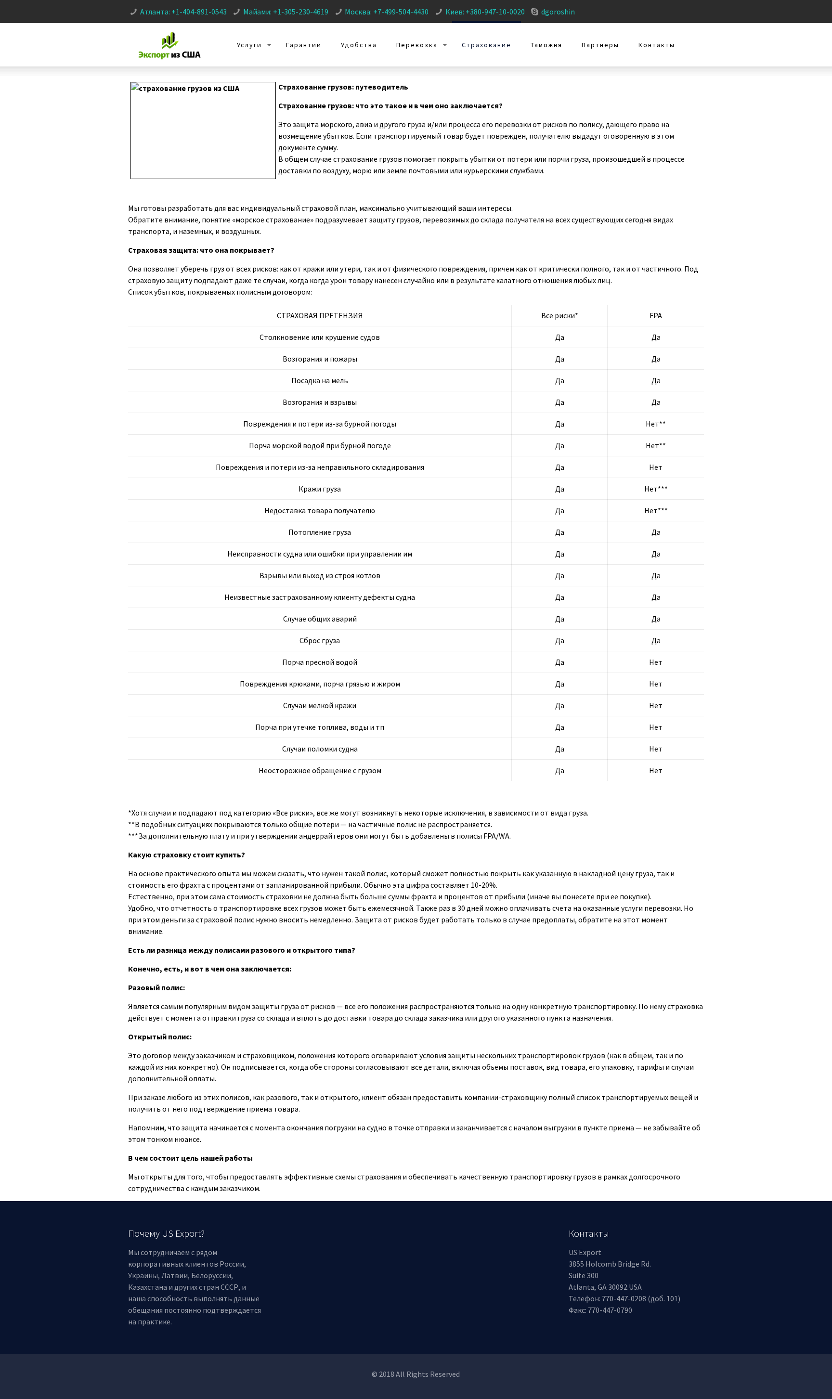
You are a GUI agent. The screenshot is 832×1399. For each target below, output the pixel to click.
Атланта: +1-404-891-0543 (183, 11)
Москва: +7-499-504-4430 (387, 11)
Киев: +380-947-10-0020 (485, 11)
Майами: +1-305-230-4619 (285, 11)
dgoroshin (558, 11)
